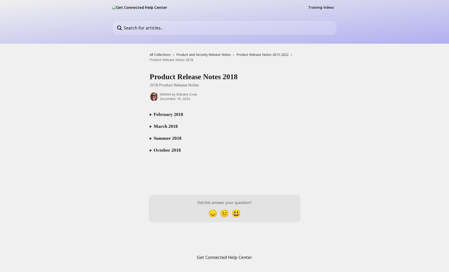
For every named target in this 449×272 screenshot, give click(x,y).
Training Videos (321, 7)
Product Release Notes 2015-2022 (262, 54)
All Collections (160, 54)
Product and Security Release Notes (203, 54)
